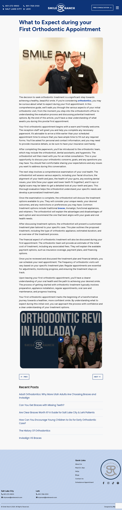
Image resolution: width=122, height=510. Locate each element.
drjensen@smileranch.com (12, 497)
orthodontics (84, 100)
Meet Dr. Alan (80, 468)
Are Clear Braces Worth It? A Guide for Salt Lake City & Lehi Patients (57, 412)
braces (61, 208)
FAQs (77, 471)
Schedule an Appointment (84, 482)
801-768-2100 (43, 494)
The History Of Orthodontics (34, 430)
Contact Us (79, 479)
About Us (78, 464)
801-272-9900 (8, 494)
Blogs (77, 475)
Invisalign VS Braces (30, 438)
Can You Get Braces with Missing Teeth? (41, 405)
